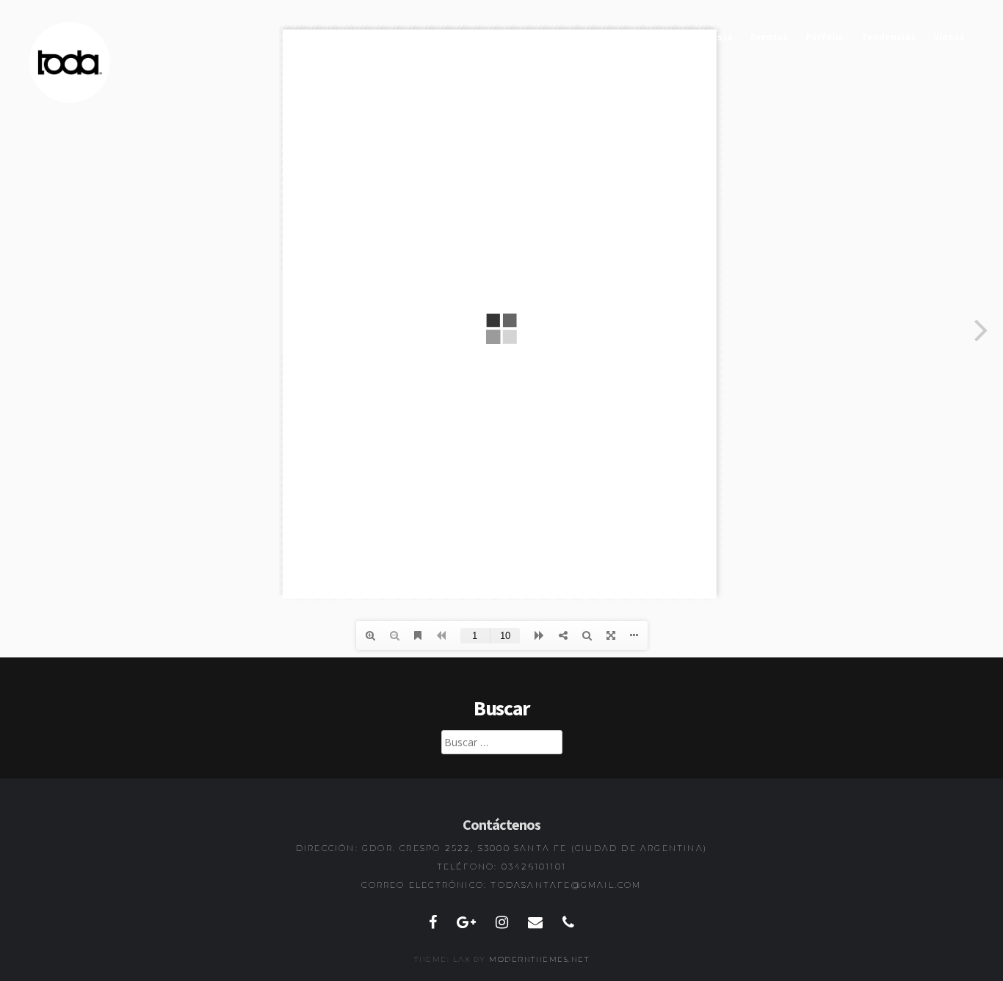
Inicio (667, 37)
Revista (715, 37)
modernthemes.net (539, 959)
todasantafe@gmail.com (565, 885)
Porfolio (824, 37)
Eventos (769, 37)
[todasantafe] (69, 99)
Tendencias (888, 37)
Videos (949, 37)
